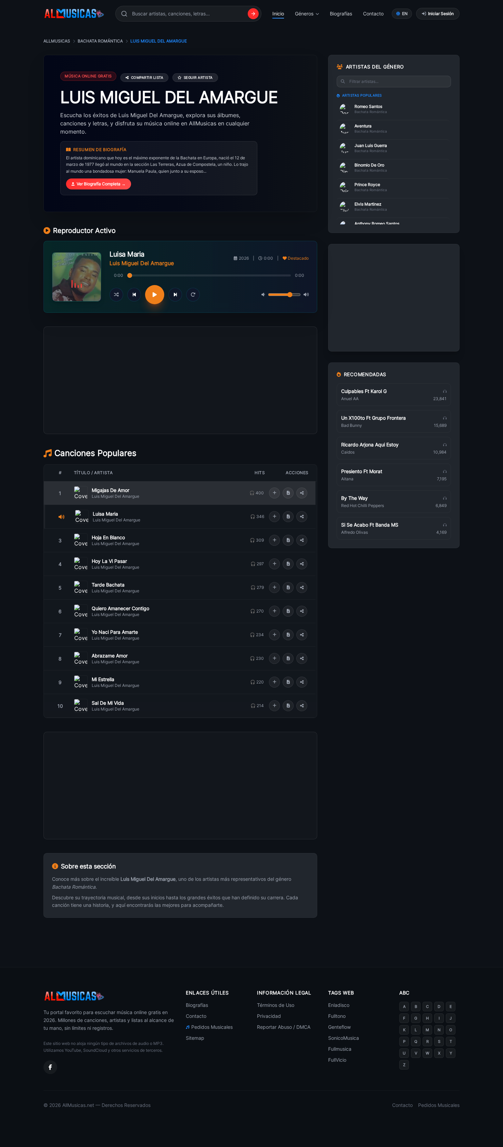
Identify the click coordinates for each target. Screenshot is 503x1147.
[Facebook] (50, 1067)
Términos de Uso (275, 1005)
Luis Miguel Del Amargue (115, 496)
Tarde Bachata (108, 585)
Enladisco (338, 1005)
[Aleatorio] (116, 294)
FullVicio (337, 1060)
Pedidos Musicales (212, 1027)
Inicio (278, 13)
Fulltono (337, 1016)
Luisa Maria (105, 514)
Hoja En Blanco (108, 537)
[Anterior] (134, 294)
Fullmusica (339, 1049)
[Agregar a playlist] (274, 493)
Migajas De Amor (110, 490)
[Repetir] (193, 294)
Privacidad (269, 1016)
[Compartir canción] (301, 493)
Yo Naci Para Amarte (115, 632)
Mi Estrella (103, 679)
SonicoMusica (343, 1038)
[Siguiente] (175, 294)
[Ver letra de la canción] (288, 493)
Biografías (341, 13)
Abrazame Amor (110, 655)
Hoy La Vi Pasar (109, 561)
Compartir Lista (147, 77)
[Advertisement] (180, 411)
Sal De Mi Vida (108, 703)
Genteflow (339, 1027)
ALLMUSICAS (56, 41)
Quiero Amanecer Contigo (120, 608)
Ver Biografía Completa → (101, 183)
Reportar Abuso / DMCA (283, 1027)
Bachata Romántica (100, 41)
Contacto (373, 13)
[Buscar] (253, 13)
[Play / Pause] (154, 294)
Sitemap (195, 1038)
